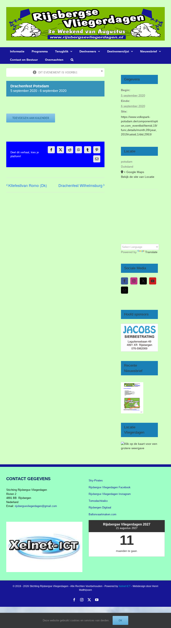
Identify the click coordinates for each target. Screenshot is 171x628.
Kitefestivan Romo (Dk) (27, 185)
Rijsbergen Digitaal (100, 507)
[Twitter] (143, 280)
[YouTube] (152, 280)
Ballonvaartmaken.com (102, 514)
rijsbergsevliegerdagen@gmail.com (36, 506)
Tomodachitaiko (98, 500)
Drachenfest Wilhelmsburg (80, 185)
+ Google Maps (134, 172)
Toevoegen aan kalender (30, 118)
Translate (151, 252)
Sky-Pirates (96, 480)
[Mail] (124, 290)
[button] (72, 60)
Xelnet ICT (125, 586)
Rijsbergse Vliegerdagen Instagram (110, 494)
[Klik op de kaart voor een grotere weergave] (139, 443)
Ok (120, 620)
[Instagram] (133, 280)
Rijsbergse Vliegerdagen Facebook (110, 487)
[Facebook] (124, 280)
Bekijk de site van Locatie (137, 176)
